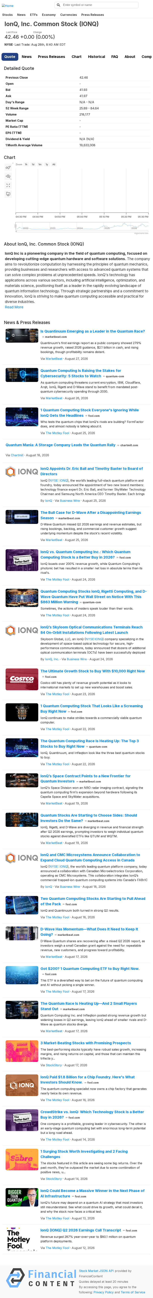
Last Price (11, 32)
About (130, 56)
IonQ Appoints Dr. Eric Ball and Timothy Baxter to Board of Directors (91, 471)
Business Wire (70, 500)
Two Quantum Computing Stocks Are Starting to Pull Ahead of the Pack (92, 901)
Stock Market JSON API (96, 1271)
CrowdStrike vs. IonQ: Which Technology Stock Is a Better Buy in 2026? (92, 1115)
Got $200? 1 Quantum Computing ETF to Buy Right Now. (89, 971)
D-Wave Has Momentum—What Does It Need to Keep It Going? (89, 932)
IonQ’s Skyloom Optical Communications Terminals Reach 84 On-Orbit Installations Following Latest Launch (91, 630)
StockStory (54, 1065)
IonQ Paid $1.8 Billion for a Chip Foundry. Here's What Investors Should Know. (87, 1080)
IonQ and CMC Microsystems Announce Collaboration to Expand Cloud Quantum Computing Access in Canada (90, 857)
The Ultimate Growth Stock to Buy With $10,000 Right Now (92, 673)
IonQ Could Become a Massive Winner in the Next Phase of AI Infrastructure (92, 1193)
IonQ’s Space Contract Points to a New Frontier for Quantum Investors (85, 779)
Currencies (68, 15)
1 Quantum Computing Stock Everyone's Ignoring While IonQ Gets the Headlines (89, 413)
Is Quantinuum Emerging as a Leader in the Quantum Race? (92, 334)
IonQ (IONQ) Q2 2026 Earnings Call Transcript (88, 1230)
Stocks (7, 15)
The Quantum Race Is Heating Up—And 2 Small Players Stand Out (88, 1006)
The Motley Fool (57, 433)
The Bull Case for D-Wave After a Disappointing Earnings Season (90, 515)
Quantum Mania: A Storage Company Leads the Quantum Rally (72, 445)
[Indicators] (8, 167)
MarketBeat (54, 359)
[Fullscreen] (8, 185)
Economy (49, 15)
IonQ (48, 500)
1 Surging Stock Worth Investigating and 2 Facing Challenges (84, 1154)
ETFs (34, 15)
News (21, 15)
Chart (77, 56)
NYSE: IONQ (58, 480)
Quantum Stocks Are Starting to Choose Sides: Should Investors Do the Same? (88, 818)
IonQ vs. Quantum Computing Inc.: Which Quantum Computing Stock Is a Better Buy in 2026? (85, 554)
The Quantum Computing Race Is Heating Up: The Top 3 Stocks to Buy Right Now (89, 744)
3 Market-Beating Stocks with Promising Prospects (85, 1043)
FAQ (114, 56)
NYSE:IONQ (94, 639)
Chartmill (17, 455)
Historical (96, 56)
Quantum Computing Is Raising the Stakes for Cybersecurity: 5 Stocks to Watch (82, 373)
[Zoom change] (8, 176)
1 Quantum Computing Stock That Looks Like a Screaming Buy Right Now (91, 709)
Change (37, 32)
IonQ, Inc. (52, 659)
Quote (9, 56)
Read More (14, 307)
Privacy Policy (103, 1292)
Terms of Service (133, 1292)
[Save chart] (8, 194)
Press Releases (92, 15)
